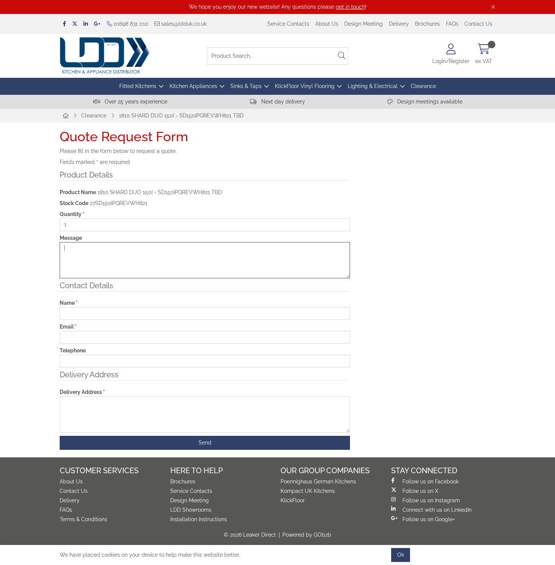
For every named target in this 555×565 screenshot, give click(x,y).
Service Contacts (288, 24)
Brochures (427, 24)
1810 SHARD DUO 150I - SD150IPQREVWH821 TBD (181, 116)
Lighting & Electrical (373, 86)
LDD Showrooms (190, 510)
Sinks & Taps (246, 86)
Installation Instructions (198, 519)
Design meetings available (429, 102)
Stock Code (74, 203)
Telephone (73, 350)
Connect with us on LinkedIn (437, 510)
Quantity (72, 214)
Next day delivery (282, 102)
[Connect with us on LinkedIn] (85, 24)
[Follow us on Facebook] (64, 24)
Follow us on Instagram (431, 500)
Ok (400, 555)
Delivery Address (82, 392)
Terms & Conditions (83, 519)
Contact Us (478, 24)
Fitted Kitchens (137, 86)
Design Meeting (363, 24)
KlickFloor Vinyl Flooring (305, 86)
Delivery (399, 24)
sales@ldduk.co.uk (183, 24)
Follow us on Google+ (428, 519)
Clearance (423, 86)
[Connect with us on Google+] (97, 24)
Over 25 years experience (135, 102)
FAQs (452, 24)
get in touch (350, 7)
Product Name (78, 192)
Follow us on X (420, 491)
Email (68, 327)
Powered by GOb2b (306, 535)
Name (69, 303)
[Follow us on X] (74, 24)
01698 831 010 (130, 24)
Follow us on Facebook (430, 482)
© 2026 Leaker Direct (250, 535)
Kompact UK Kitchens (308, 491)
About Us (326, 24)
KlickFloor (293, 500)
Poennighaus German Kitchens (318, 482)
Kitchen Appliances (193, 86)
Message (71, 238)
